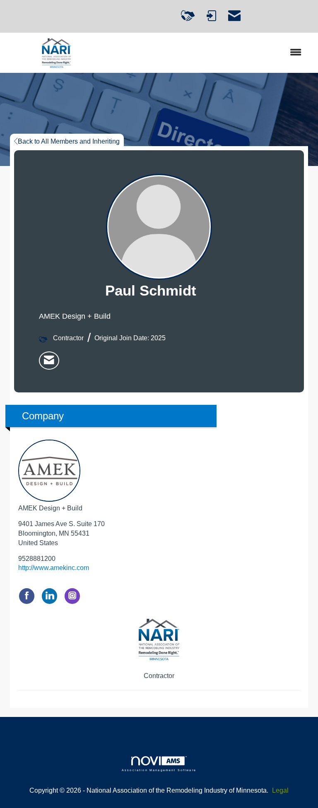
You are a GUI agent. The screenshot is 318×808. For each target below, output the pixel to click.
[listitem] (49, 360)
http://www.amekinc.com (53, 567)
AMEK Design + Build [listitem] (50, 508)
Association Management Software (159, 770)
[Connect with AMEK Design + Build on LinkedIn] (49, 595)
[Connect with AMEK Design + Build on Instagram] (72, 595)
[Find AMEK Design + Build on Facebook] (26, 595)
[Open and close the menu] (208, 53)
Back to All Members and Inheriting (69, 141)
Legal (280, 790)
